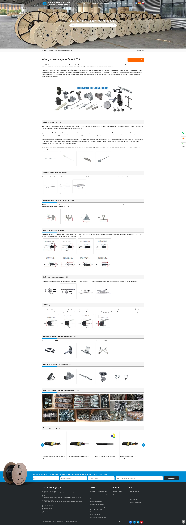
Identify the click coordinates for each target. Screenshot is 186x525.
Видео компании (133, 499)
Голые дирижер (94, 499)
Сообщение (123, 3)
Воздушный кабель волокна (97, 504)
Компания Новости (117, 491)
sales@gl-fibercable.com (50, 512)
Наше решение (133, 505)
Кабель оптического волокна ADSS (63, 50)
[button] (143, 445)
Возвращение (140, 50)
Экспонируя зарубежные (135, 502)
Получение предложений (136, 60)
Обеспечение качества (106, 3)
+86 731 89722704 (48, 506)
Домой (83, 3)
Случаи (116, 3)
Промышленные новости (119, 494)
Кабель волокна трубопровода (97, 507)
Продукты (95, 3)
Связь (130, 3)
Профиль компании (134, 491)
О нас (88, 3)
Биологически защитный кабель (98, 517)
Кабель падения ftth (95, 514)
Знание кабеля (116, 497)
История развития (133, 494)
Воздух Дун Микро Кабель (96, 501)
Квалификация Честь (134, 497)
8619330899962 (48, 509)
